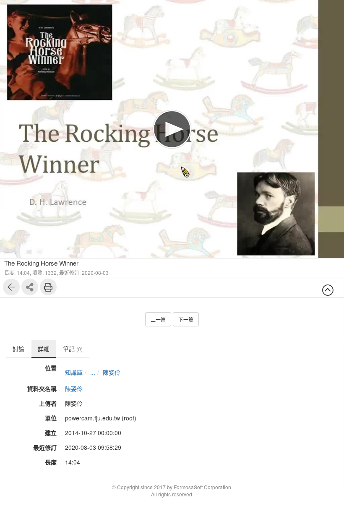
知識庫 (74, 372)
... (92, 372)
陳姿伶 (111, 372)
